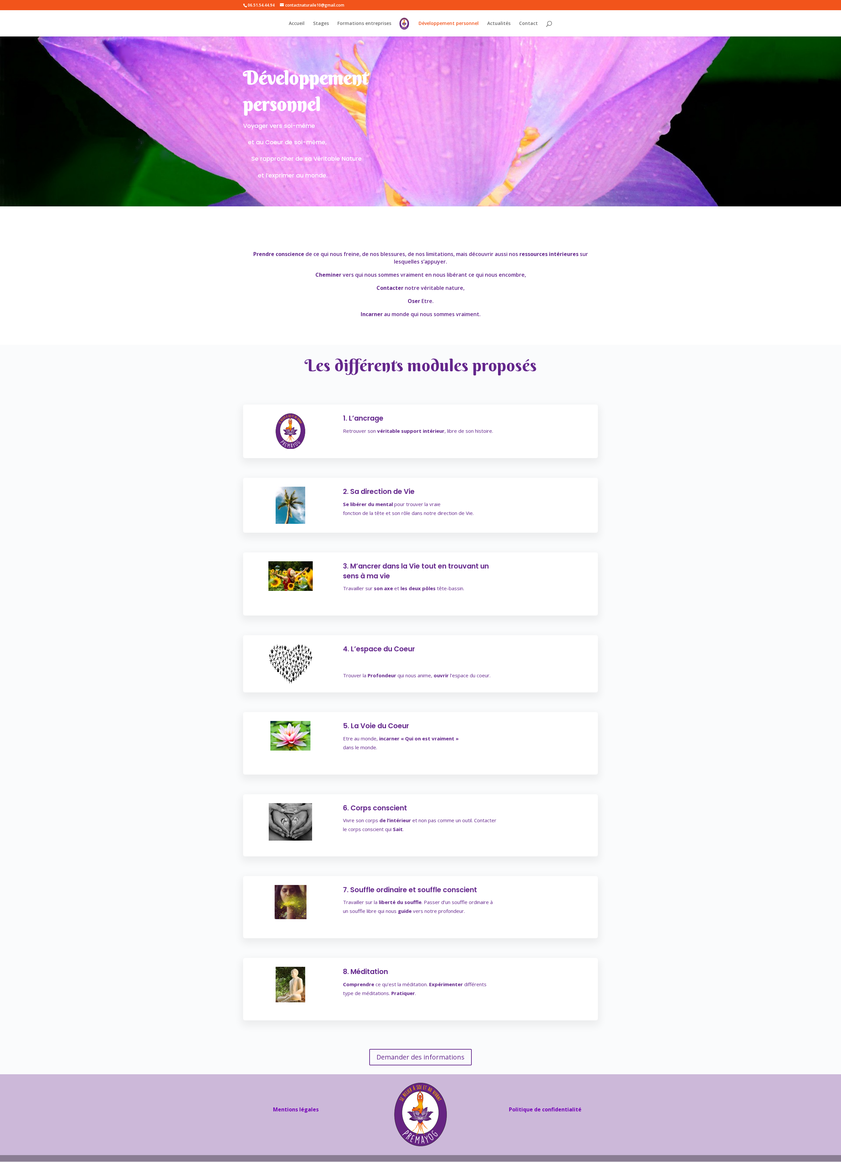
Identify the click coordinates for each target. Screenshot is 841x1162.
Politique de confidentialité (545, 1109)
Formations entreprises (364, 23)
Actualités (499, 23)
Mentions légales (296, 1109)
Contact (528, 23)
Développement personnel (449, 23)
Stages (321, 23)
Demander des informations (420, 1057)
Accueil (297, 23)
